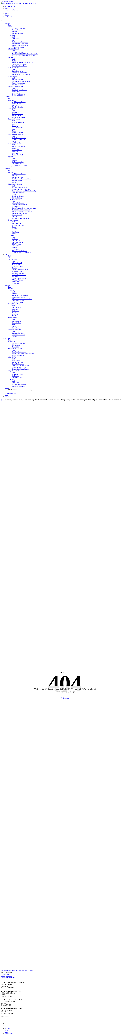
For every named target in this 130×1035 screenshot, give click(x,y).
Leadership (15, 314)
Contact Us (15, 283)
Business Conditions (14, 329)
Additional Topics (13, 76)
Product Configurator (18, 355)
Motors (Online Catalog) (19, 367)
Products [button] (7, 23)
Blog (13, 324)
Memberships (16, 316)
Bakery (14, 131)
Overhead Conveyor (18, 163)
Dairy (14, 129)
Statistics (14, 312)
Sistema (14, 247)
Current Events (12, 317)
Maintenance (16, 206)
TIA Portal (15, 246)
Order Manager (16, 377)
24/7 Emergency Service (19, 213)
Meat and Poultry (17, 127)
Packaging (15, 151)
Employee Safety (17, 271)
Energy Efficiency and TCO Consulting (24, 191)
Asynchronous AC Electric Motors (22, 62)
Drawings (15, 31)
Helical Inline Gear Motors (20, 42)
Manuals (14, 228)
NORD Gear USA (14, 304)
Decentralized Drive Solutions (21, 74)
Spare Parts (15, 230)
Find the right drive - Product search (23, 353)
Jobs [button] (6, 254)
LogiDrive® (16, 93)
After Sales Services (14, 199)
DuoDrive (15, 40)
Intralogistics (12, 109)
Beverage (15, 126)
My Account (16, 345)
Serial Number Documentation (21, 179)
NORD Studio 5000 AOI (19, 251)
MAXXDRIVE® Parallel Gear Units (23, 55)
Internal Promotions (18, 273)
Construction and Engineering (21, 189)
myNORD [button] (8, 338)
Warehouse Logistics (18, 117)
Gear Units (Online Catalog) (20, 365)
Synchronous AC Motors (19, 64)
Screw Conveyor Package (20, 165)
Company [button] (7, 285)
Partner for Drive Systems (20, 295)
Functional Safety (17, 85)
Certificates (15, 232)
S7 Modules (15, 249)
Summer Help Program (19, 278)
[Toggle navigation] (1, 20)
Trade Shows (16, 328)
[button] (7, 388)
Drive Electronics (13, 67)
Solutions (11, 100)
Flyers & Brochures (18, 225)
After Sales (11, 379)
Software (11, 235)
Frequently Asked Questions (20, 218)
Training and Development (20, 270)
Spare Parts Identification (19, 384)
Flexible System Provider (16, 86)
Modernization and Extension (21, 210)
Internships (15, 276)
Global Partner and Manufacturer (22, 299)
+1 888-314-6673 (6, 974)
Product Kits (16, 91)
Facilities (15, 309)
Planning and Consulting (15, 184)
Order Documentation (18, 386)
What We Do (16, 264)
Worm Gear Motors (18, 47)
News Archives (16, 323)
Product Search (16, 30)
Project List (15, 376)
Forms (14, 234)
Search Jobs (15, 281)
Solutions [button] (7, 97)
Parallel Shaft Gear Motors (20, 43)
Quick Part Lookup (18, 364)
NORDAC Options (18, 242)
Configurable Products (15, 348)
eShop (6, 1030)
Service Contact (17, 180)
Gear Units (11, 35)
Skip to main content (7, 1)
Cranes (14, 148)
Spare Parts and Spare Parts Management (24, 208)
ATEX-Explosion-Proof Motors (21, 81)
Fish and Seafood (17, 132)
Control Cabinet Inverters (19, 73)
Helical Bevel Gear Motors (20, 45)
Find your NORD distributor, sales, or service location (17, 971)
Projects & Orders (13, 371)
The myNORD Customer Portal (21, 252)
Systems (10, 156)
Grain (14, 141)
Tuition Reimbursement (19, 275)
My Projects (15, 347)
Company (11, 288)
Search (10, 389)
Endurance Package (18, 162)
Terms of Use (16, 336)
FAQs (14, 182)
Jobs (9, 258)
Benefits (14, 268)
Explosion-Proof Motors (19, 66)
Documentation (13, 220)
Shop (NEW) (12, 357)
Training (14, 194)
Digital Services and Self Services (22, 211)
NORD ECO (16, 216)
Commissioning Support (19, 204)
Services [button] (7, 168)
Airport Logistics (17, 115)
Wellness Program (17, 280)
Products (11, 26)
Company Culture (17, 266)
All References (12, 167)
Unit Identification (17, 33)
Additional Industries (14, 143)
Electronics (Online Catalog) (20, 369)
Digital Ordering (17, 198)
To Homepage (65, 698)
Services (10, 172)
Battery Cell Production (19, 155)
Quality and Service (18, 300)
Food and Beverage (14, 119)
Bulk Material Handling (15, 134)
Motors (10, 57)
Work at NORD (13, 259)
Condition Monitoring (18, 192)
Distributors (15, 311)
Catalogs (14, 227)
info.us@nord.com (6, 976)
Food (13, 124)
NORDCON (16, 240)
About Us (11, 290)
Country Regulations (18, 83)
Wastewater (15, 153)
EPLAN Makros (17, 244)
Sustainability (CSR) (18, 297)
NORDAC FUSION (18, 95)
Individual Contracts (18, 196)
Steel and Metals (17, 150)
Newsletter (15, 326)
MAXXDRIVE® (13, 49)
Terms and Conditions (18, 335)
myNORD (11, 341)
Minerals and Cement (18, 139)
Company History (17, 302)
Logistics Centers (17, 114)
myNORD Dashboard (19, 28)
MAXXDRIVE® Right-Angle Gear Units (25, 54)
